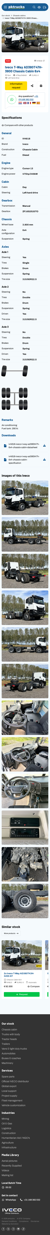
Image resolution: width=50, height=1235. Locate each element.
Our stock (6, 15)
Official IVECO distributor (15, 1081)
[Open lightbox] (25, 498)
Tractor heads (9, 1039)
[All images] (43, 48)
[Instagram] (13, 1229)
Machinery (7, 1063)
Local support (9, 1091)
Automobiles (8, 1053)
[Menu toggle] (5, 7)
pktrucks (17, 7)
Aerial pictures (9, 1161)
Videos (5, 1170)
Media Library (10, 1155)
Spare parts (8, 1076)
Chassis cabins (19, 15)
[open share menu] (32, 85)
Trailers (6, 1044)
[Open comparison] (39, 7)
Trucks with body (11, 1034)
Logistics (6, 1128)
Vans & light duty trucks (14, 1048)
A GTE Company (23, 1218)
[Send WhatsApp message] (11, 99)
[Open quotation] (44, 7)
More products (9, 933)
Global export (9, 1086)
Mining (5, 1119)
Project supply (9, 1096)
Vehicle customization (13, 1105)
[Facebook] (3, 1229)
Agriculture (8, 1142)
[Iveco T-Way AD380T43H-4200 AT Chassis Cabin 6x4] (22, 955)
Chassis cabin (9, 1029)
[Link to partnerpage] (12, 1211)
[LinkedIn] (8, 1229)
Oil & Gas (7, 1123)
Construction (9, 1133)
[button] (34, 7)
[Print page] (41, 85)
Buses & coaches (11, 1058)
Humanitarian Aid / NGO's (16, 1138)
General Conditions (9, 1221)
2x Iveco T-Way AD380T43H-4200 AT (19, 975)
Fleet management (12, 1100)
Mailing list (7, 1175)
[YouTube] (18, 1229)
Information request (16, 85)
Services (7, 1070)
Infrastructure (9, 1147)
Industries (8, 1112)
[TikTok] (23, 1229)
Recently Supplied (12, 1165)
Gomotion (14, 1224)
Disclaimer (35, 1221)
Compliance (23, 1221)
